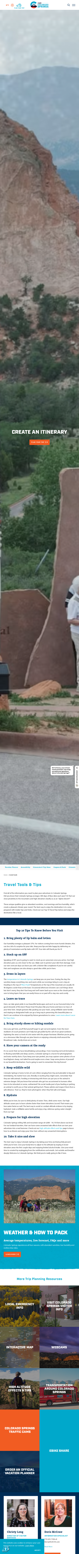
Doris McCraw (53, 1531)
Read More (48, 1547)
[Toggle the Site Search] (68, 5)
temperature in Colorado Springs (20, 979)
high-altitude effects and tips (51, 1128)
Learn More (11, 1254)
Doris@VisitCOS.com (52, 1542)
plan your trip (37, 442)
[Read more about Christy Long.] (21, 1513)
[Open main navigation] (73, 5)
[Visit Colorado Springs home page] (39, 5)
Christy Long (15, 1531)
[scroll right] (77, 867)
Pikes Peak (25, 985)
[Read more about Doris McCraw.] (58, 1513)
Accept (38, 1550)
